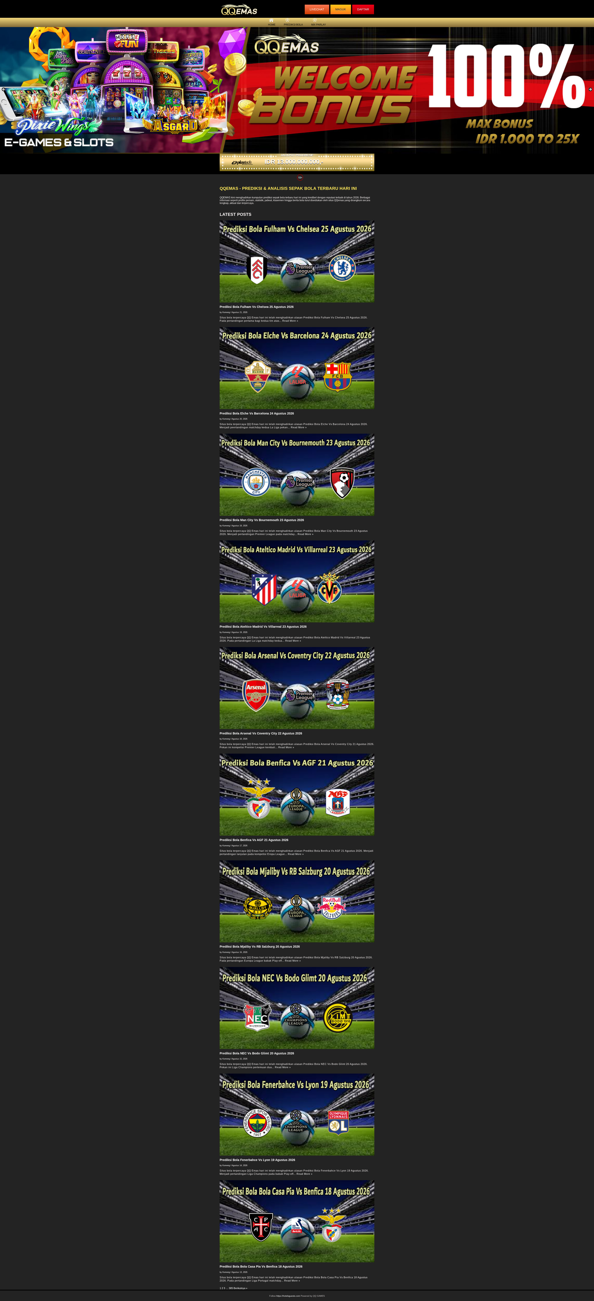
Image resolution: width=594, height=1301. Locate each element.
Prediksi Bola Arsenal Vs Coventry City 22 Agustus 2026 (261, 733)
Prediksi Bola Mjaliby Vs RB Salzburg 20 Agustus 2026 (260, 946)
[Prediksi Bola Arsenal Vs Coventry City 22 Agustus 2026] (297, 688)
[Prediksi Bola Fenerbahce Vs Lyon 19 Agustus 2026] (297, 1115)
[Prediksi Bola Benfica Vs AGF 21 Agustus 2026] (297, 795)
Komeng (226, 312)
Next (590, 89)
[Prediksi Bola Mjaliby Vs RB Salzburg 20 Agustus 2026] (297, 901)
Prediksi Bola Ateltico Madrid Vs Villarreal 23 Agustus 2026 (263, 626)
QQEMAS (225, 197)
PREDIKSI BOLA (293, 24)
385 (231, 1288)
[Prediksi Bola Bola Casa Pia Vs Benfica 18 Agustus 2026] (297, 1221)
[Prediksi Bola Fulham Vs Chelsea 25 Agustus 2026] (297, 261)
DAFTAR (363, 9)
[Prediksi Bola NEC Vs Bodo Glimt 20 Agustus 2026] (297, 1008)
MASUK (340, 9)
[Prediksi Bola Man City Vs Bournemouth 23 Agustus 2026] (297, 475)
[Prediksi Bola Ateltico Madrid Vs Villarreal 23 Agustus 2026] (297, 581)
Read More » (290, 320)
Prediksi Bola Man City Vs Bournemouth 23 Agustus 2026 (262, 520)
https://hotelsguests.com (288, 1296)
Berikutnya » (240, 1288)
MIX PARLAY (318, 24)
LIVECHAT (317, 9)
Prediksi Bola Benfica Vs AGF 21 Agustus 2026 (254, 840)
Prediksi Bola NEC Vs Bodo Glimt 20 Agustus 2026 (257, 1053)
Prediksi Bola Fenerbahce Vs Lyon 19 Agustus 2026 (257, 1160)
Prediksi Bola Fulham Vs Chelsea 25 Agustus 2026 (257, 307)
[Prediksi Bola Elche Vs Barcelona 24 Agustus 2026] (297, 368)
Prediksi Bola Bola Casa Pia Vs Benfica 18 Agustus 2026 (261, 1266)
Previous (4, 89)
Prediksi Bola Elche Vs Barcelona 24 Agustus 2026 (257, 413)
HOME (271, 24)
